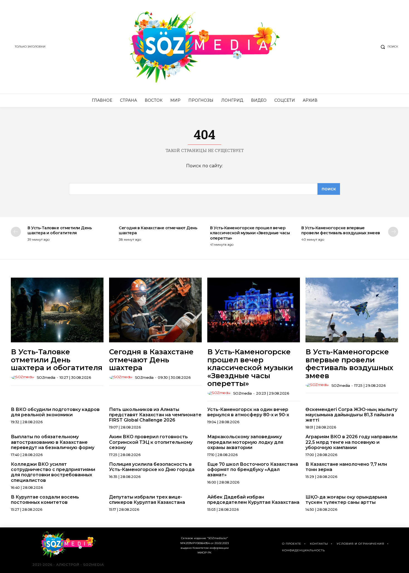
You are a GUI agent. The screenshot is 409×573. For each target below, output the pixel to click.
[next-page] (393, 232)
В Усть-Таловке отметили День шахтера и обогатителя (60, 230)
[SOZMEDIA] (204, 47)
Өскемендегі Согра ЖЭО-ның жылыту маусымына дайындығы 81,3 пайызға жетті (351, 415)
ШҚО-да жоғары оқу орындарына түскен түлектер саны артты (346, 499)
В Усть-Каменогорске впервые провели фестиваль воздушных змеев (340, 230)
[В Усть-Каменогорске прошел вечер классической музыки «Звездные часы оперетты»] (253, 310)
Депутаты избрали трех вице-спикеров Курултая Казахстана (147, 499)
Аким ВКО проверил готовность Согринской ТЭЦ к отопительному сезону (151, 442)
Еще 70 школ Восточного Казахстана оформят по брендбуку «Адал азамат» (252, 469)
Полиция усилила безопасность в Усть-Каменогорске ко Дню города (151, 467)
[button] (388, 46)
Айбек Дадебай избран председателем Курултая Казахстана (253, 499)
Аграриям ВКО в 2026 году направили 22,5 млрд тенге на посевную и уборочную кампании (351, 442)
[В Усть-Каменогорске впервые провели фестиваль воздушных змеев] (351, 310)
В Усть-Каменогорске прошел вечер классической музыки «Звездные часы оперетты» (250, 232)
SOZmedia (46, 377)
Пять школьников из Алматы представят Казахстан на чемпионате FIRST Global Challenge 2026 (155, 415)
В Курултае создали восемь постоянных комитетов (45, 499)
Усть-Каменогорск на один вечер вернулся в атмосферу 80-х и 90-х (248, 412)
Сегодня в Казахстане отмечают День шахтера (151, 359)
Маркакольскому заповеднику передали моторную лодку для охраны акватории (245, 442)
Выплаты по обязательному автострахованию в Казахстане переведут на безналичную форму (52, 442)
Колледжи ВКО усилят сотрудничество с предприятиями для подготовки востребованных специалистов (53, 472)
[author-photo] (23, 377)
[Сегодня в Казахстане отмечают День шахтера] (155, 310)
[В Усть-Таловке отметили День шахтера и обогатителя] (57, 310)
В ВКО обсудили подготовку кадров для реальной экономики (55, 412)
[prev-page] (16, 232)
